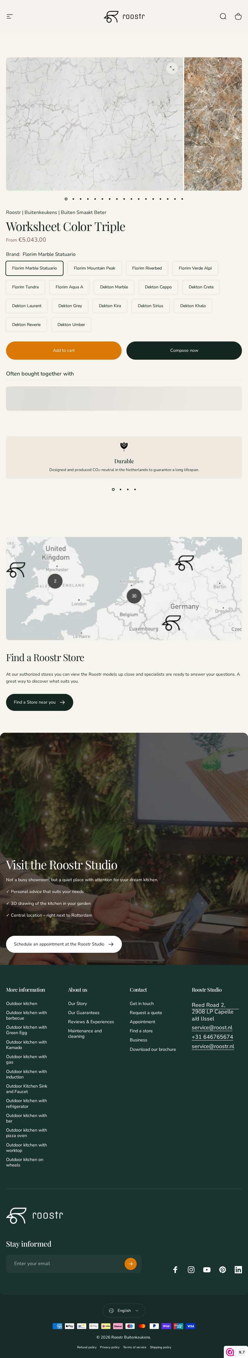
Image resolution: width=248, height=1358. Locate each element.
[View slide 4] (135, 489)
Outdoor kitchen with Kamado (26, 1044)
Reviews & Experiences (91, 1021)
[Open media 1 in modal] (172, 68)
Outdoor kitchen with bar (26, 1118)
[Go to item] (66, 199)
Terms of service (134, 1347)
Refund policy (86, 1347)
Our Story (77, 1003)
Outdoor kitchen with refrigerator (26, 1103)
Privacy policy (109, 1347)
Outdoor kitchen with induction (26, 1074)
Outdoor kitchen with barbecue (26, 1015)
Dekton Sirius (150, 306)
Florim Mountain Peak (94, 268)
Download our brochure (153, 1049)
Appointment (142, 1021)
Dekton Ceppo (158, 287)
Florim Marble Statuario (34, 268)
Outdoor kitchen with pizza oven (26, 1132)
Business (138, 1040)
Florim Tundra (25, 287)
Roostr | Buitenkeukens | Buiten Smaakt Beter (56, 212)
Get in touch (142, 1003)
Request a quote (146, 1012)
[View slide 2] (120, 489)
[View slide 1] (113, 489)
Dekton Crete (201, 287)
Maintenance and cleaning (85, 1033)
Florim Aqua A (69, 287)
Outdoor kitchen (21, 1003)
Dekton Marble (114, 287)
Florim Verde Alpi (195, 268)
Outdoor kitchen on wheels (24, 1162)
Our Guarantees (84, 1012)
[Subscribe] (131, 1264)
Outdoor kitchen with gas (26, 1059)
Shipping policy (160, 1347)
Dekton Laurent (26, 306)
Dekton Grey (70, 306)
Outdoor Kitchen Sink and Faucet (26, 1088)
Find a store (141, 1031)
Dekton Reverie (26, 325)
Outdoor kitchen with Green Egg (26, 1029)
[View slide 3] (127, 489)
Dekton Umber (71, 325)
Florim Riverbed (147, 268)
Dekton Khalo (193, 306)
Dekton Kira (110, 306)
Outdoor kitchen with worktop (26, 1147)
